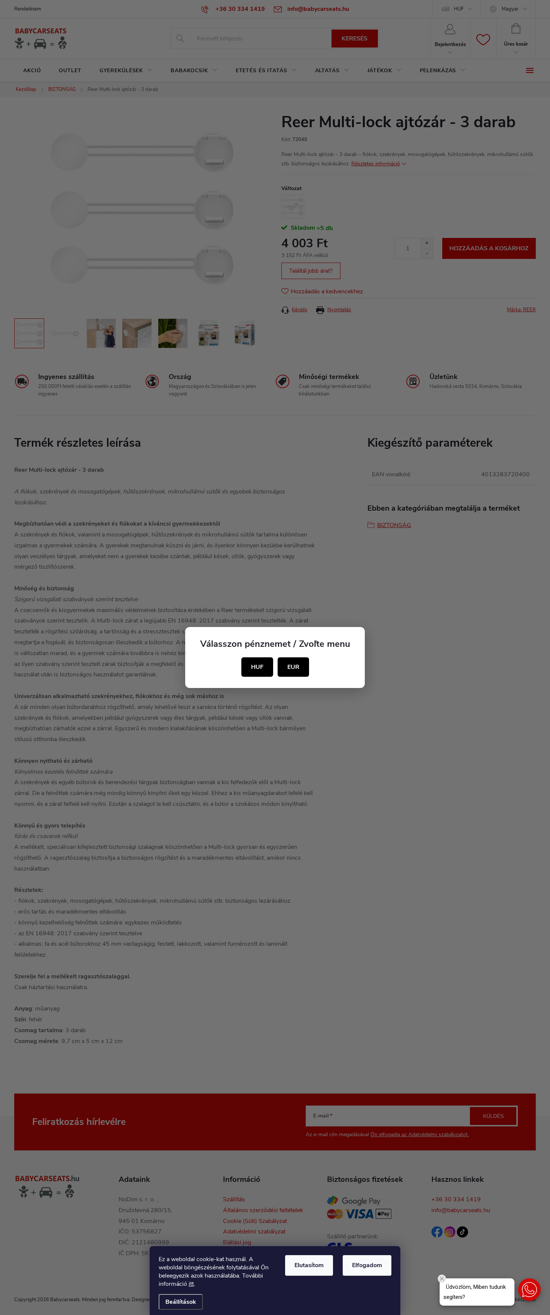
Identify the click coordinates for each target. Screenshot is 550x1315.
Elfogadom (367, 1265)
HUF (257, 667)
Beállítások (180, 1302)
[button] (529, 1289)
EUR (293, 667)
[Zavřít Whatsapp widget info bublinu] (442, 1279)
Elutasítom (309, 1265)
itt (191, 1284)
